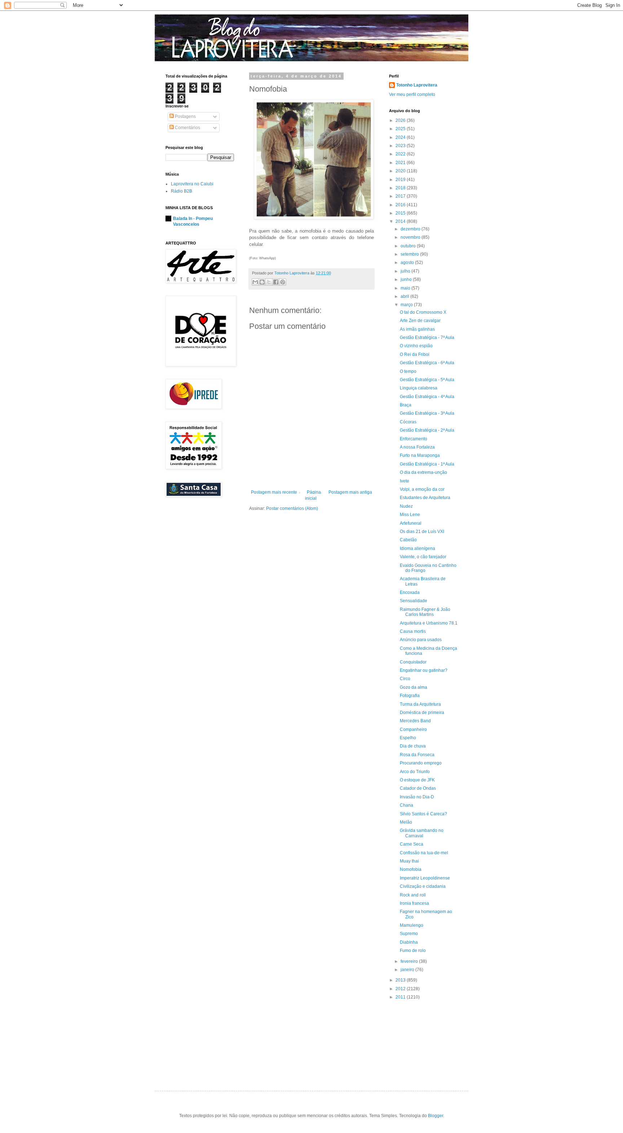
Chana (406, 805)
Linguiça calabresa (418, 388)
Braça (405, 404)
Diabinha (409, 942)
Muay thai (409, 861)
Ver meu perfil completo (412, 94)
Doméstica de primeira (422, 712)
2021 (401, 162)
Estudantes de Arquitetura (425, 497)
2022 (401, 153)
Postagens (185, 116)
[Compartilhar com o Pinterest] (282, 282)
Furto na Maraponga (420, 455)
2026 (401, 120)
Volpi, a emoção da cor (422, 489)
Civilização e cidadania (423, 886)
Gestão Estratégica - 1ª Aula (427, 464)
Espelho (408, 737)
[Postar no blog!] (262, 282)
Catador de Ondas (418, 788)
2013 (401, 980)
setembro (410, 254)
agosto (408, 262)
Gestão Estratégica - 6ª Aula (427, 362)
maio (406, 288)
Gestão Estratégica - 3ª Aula (427, 413)
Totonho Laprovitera (416, 85)
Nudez (406, 506)
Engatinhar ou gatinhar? (423, 670)
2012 (401, 988)
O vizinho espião (416, 345)
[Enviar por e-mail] (255, 282)
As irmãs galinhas (417, 329)
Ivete (404, 481)
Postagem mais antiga (350, 492)
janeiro (408, 969)
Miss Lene (410, 514)
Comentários (187, 127)
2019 (401, 179)
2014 (401, 221)
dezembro (411, 229)
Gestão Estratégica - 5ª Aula (427, 379)
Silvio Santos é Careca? (423, 813)
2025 (401, 128)
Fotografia (410, 695)
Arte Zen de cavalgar (420, 320)
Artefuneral (410, 523)
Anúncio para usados (421, 639)
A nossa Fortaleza (417, 447)
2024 (401, 137)
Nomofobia (410, 869)
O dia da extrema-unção (423, 472)
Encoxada (410, 592)
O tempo (408, 371)
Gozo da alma (413, 687)
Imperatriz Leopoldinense (425, 878)
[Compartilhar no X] (269, 282)
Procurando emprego (421, 763)
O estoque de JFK (417, 779)
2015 (401, 213)
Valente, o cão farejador (423, 556)
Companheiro (413, 729)
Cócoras (408, 421)
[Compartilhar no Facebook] (275, 282)
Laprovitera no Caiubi (192, 183)
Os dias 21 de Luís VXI (422, 531)
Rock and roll (413, 895)
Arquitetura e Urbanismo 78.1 (429, 623)
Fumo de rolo (413, 950)
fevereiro (410, 961)
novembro (411, 237)
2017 (401, 196)
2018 (401, 187)
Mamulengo (411, 925)
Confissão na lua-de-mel (424, 852)
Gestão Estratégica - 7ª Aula (427, 337)
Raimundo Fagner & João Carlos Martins (425, 612)
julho (406, 271)
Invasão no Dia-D (417, 796)
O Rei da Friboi (414, 354)
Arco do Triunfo (415, 771)
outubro (409, 245)
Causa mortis (413, 631)
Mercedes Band (415, 720)
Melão (406, 822)
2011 (401, 997)
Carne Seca (411, 844)
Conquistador (413, 662)
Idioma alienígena (417, 548)
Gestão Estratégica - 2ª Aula (427, 430)
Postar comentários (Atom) (292, 508)
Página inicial (313, 495)
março (407, 304)
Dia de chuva (413, 746)
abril (405, 296)
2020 (401, 170)
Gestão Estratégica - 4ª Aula (427, 396)
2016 (401, 204)
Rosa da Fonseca (417, 754)
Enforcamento (413, 438)
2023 (401, 145)
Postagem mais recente (274, 492)
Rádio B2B (181, 191)
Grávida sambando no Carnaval (421, 833)
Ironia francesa (414, 903)
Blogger (435, 1115)
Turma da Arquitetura (420, 704)
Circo (405, 678)
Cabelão (408, 539)
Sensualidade (413, 600)
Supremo (409, 933)
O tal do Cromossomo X (423, 312)
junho (407, 279)
